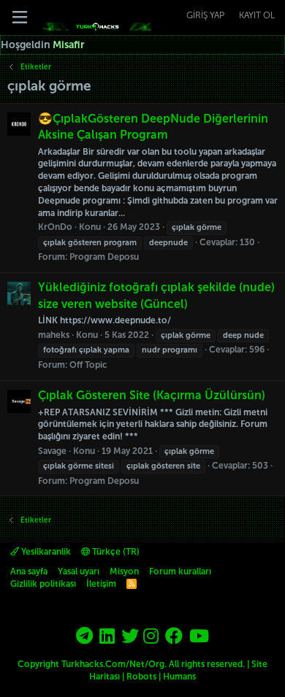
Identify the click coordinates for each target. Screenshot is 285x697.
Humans (179, 676)
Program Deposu (104, 257)
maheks (53, 335)
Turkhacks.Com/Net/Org (112, 664)
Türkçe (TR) (115, 552)
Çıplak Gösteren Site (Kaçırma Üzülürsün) (151, 395)
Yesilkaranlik (45, 552)
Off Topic (88, 365)
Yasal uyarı (78, 571)
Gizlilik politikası (43, 584)
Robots (141, 676)
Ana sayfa (29, 571)
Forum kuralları (180, 571)
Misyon (124, 571)
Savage (52, 451)
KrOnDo (55, 227)
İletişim (101, 584)
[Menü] (20, 17)
